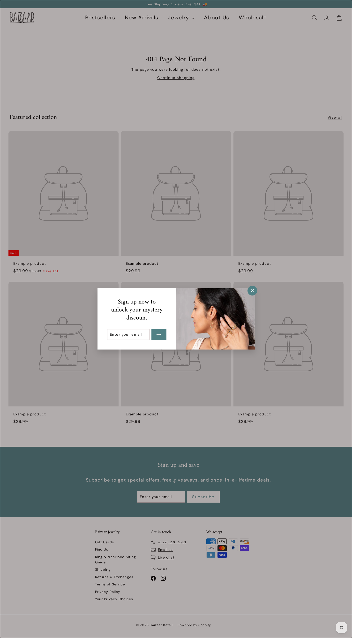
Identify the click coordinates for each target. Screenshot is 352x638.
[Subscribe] (158, 334)
